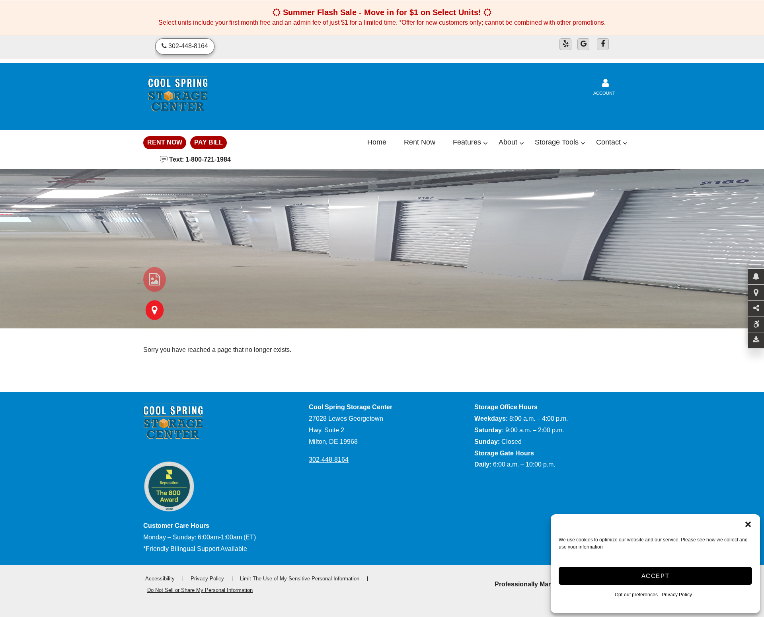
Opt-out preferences (636, 594)
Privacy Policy (677, 594)
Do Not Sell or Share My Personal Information (200, 590)
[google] (583, 44)
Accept (655, 575)
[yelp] (565, 44)
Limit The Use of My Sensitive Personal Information (299, 579)
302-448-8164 (329, 459)
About (508, 142)
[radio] (154, 279)
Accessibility (160, 579)
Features (467, 142)
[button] (748, 524)
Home (376, 142)
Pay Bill (208, 142)
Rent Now (164, 142)
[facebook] (603, 44)
